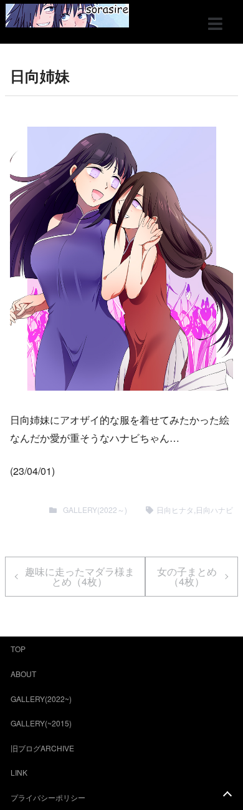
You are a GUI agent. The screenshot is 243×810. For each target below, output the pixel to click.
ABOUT (23, 673)
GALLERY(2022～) (95, 509)
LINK (19, 772)
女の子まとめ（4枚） (187, 576)
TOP (18, 648)
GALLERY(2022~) (41, 698)
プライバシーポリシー (48, 797)
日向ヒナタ (175, 509)
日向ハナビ (214, 509)
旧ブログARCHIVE (42, 748)
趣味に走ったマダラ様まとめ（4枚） (80, 576)
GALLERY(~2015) (41, 723)
